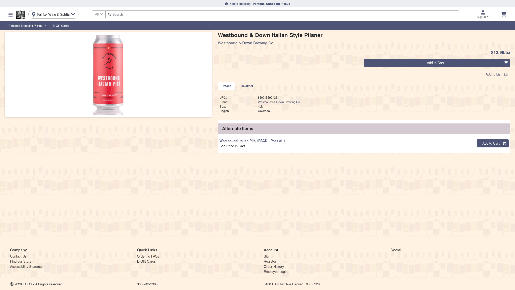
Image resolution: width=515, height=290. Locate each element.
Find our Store (20, 261)
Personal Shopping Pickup (25, 25)
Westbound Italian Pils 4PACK (252, 140)
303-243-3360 (147, 284)
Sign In (269, 256)
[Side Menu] (10, 14)
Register (270, 261)
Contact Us (18, 256)
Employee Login (275, 271)
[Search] (109, 14)
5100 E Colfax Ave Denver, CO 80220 (292, 284)
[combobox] (282, 14)
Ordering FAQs (148, 256)
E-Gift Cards (61, 25)
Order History (274, 266)
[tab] (226, 86)
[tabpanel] (364, 106)
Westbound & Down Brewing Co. (279, 102)
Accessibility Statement (27, 266)
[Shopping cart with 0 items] (503, 14)
